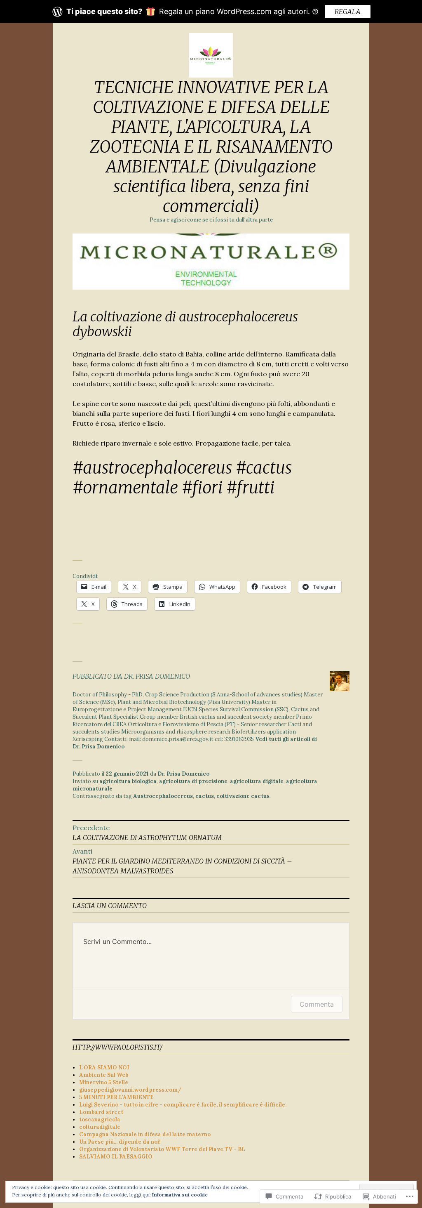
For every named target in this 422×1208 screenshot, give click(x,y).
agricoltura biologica (128, 781)
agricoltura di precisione (193, 781)
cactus (204, 796)
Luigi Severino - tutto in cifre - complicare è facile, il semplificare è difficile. (182, 1104)
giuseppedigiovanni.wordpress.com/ (130, 1089)
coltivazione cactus (243, 796)
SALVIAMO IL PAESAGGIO (115, 1156)
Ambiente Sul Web (104, 1074)
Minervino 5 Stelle (103, 1082)
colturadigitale (99, 1126)
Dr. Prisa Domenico (183, 773)
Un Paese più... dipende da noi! (120, 1141)
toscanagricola (99, 1119)
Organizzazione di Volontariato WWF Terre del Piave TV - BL (162, 1149)
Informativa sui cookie (180, 1194)
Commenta (317, 1004)
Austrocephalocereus (163, 796)
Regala (348, 11)
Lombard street (101, 1112)
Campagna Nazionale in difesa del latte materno (145, 1134)
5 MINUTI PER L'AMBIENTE (116, 1097)
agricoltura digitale (257, 781)
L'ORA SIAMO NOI (104, 1067)
